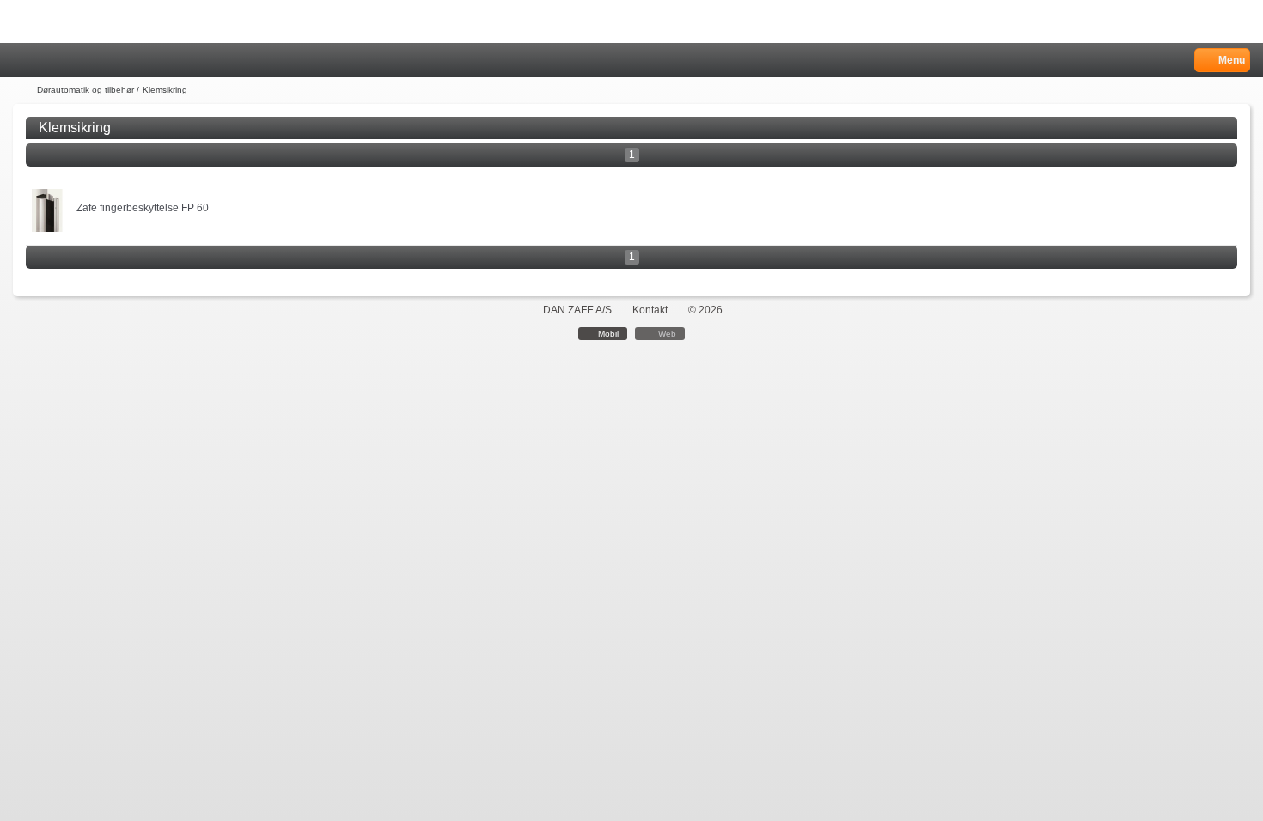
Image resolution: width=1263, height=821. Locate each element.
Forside (23, 90)
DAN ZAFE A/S (577, 310)
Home (21, 60)
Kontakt (650, 310)
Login (44, 60)
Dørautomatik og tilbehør (85, 89)
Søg (66, 60)
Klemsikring (165, 89)
